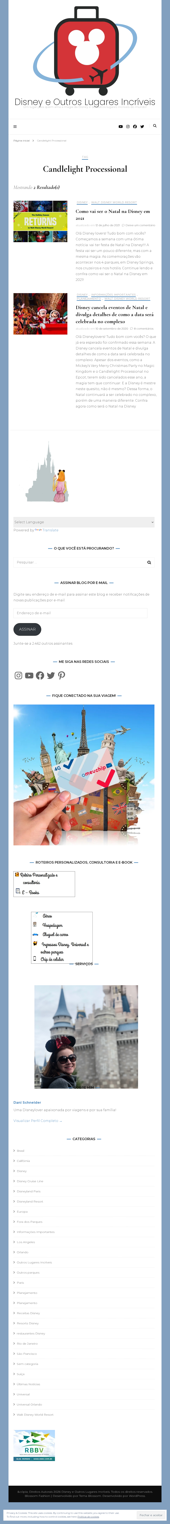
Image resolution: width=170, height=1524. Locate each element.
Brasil (20, 1151)
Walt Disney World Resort (114, 202)
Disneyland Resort (30, 1201)
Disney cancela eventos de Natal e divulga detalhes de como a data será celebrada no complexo (115, 314)
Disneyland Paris (28, 1191)
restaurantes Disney (31, 1333)
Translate (50, 530)
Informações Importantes (113, 294)
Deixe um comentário (140, 225)
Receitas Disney (28, 1313)
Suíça (20, 1374)
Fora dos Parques (29, 1222)
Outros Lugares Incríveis (34, 1262)
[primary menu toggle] (16, 126)
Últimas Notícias (28, 1384)
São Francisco (27, 1354)
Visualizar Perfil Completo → (37, 1121)
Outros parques (28, 1272)
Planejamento (89, 298)
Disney (82, 202)
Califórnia (23, 1161)
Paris (20, 1283)
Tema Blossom (89, 1496)
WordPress (137, 1496)
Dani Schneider (27, 1103)
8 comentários (143, 328)
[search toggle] (155, 126)
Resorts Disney (28, 1323)
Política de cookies (88, 1516)
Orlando (22, 1252)
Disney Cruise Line (30, 1181)
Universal (23, 1394)
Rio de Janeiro (27, 1343)
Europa (22, 1211)
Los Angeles (26, 1242)
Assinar (27, 629)
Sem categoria (27, 1364)
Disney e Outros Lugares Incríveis (85, 102)
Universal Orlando (29, 1404)
